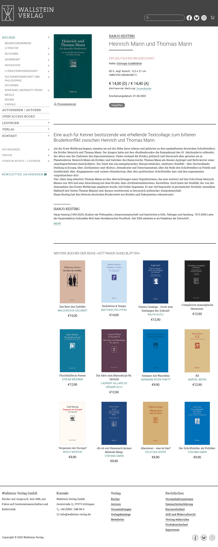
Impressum (172, 529)
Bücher (8, 38)
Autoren (116, 504)
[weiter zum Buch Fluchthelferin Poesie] (72, 350)
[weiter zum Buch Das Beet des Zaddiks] (72, 281)
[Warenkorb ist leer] (212, 18)
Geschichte (12, 65)
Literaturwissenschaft (21, 71)
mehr (57, 223)
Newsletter (117, 519)
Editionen (11, 53)
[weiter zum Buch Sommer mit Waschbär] (156, 350)
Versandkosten (143, 88)
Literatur (12, 48)
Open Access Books (18, 116)
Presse (7, 155)
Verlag (8, 129)
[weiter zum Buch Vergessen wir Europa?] (72, 423)
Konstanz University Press (23, 90)
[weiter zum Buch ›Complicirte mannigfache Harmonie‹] (197, 281)
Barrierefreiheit (175, 509)
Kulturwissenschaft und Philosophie (22, 78)
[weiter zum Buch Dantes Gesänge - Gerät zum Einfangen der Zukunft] (156, 282)
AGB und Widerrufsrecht (180, 514)
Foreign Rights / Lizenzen (21, 161)
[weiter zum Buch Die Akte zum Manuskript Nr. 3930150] (114, 350)
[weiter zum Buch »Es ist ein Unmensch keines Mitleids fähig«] (114, 423)
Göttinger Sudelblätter (129, 63)
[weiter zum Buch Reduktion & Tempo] (114, 281)
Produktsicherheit (176, 524)
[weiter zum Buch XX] (197, 350)
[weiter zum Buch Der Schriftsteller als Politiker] (197, 423)
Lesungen (10, 123)
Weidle (9, 95)
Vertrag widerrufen (177, 519)
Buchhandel (11, 149)
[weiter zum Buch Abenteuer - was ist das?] (156, 423)
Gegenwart (12, 59)
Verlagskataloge (121, 514)
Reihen (9, 99)
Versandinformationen (179, 499)
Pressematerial (66, 104)
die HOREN (11, 85)
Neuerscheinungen (18, 43)
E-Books (10, 104)
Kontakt (9, 136)
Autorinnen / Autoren (21, 110)
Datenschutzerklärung (179, 504)
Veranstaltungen (121, 509)
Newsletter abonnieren (22, 174)
